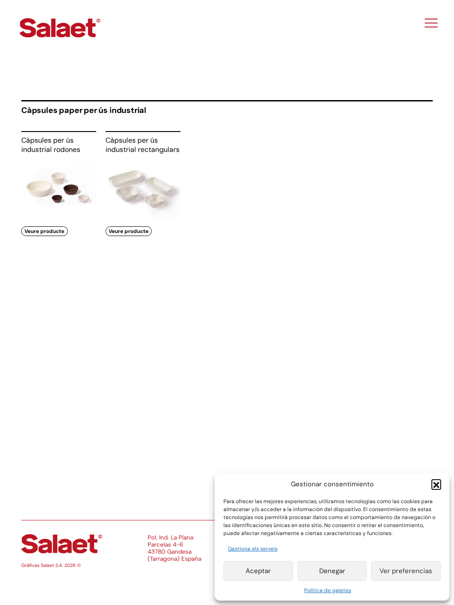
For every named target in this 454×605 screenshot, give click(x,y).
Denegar (332, 570)
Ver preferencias (406, 570)
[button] (436, 484)
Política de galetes (327, 590)
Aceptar (258, 570)
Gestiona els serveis (253, 548)
